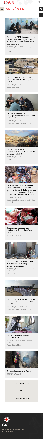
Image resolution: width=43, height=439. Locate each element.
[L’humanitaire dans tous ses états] (21, 2)
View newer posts (20, 399)
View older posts (22, 383)
